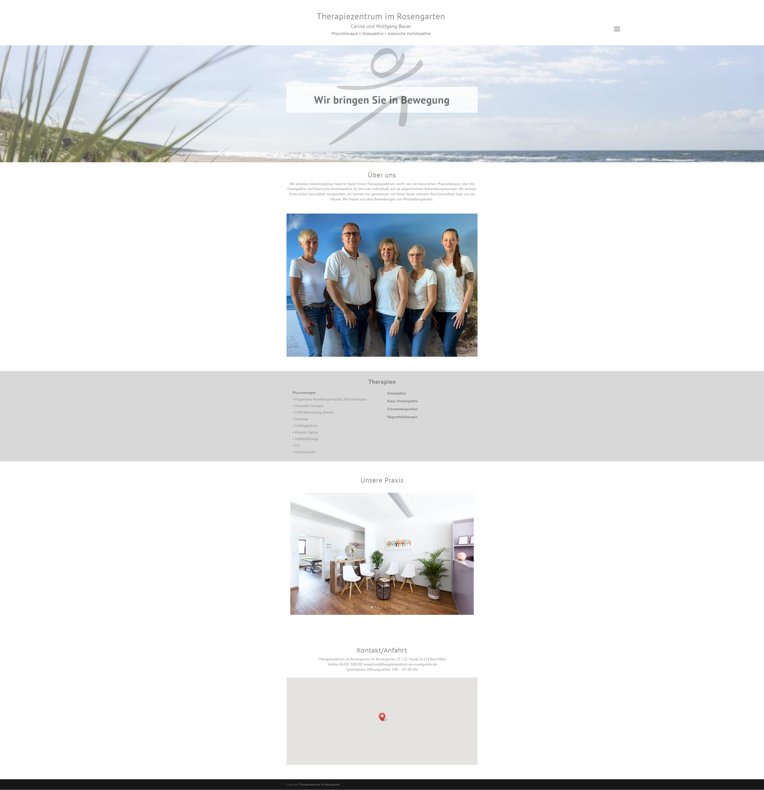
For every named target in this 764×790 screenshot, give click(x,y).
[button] (383, 717)
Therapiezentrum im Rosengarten (319, 784)
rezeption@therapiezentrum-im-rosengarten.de (400, 664)
